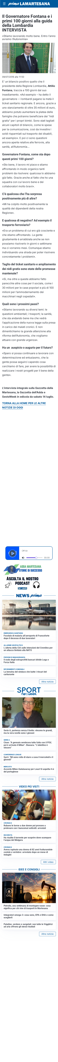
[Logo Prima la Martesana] (29, 4)
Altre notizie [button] (47, 681)
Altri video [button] (48, 862)
